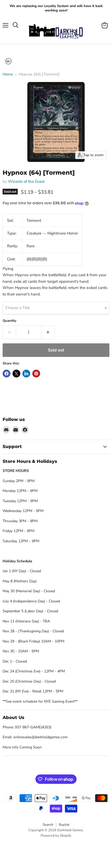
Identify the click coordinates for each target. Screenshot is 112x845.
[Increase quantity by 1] (48, 332)
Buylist (64, 824)
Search (48, 824)
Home (8, 74)
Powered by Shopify (56, 835)
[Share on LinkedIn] (26, 373)
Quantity (9, 321)
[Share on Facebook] (6, 373)
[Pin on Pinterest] (36, 373)
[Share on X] (16, 373)
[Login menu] (8, 61)
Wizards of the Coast (26, 181)
